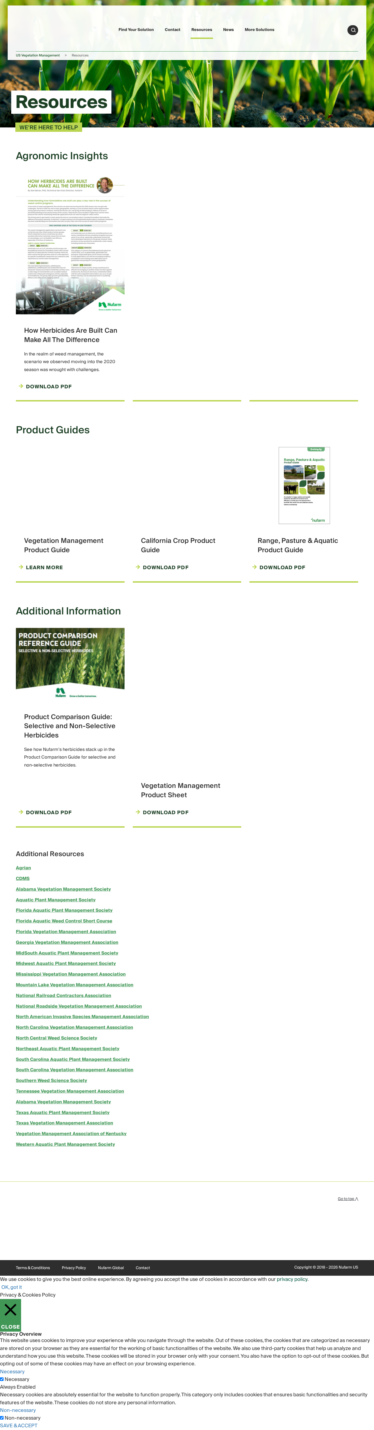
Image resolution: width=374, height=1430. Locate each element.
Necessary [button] (12, 1372)
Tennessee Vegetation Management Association (70, 1091)
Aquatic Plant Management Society (56, 900)
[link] (28, 29)
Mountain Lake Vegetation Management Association (74, 985)
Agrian (23, 868)
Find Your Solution (136, 30)
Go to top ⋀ (348, 1199)
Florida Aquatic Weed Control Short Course (64, 921)
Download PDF (49, 387)
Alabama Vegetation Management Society (63, 889)
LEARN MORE (44, 568)
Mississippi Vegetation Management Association (71, 974)
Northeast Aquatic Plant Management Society (67, 1049)
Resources (201, 30)
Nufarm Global (111, 1268)
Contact (172, 30)
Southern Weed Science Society (51, 1080)
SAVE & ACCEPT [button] (19, 1426)
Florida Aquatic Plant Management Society (64, 910)
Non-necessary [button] (18, 1410)
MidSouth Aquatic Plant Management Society (67, 953)
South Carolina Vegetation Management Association (74, 1070)
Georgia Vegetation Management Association (67, 942)
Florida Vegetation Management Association (66, 932)
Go (353, 30)
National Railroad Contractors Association (63, 995)
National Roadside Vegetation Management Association (79, 1006)
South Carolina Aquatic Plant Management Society (73, 1059)
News (228, 30)
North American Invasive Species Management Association (82, 1017)
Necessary (17, 1379)
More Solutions (259, 30)
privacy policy (292, 1279)
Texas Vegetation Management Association (64, 1123)
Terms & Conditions (33, 1268)
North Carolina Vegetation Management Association (74, 1027)
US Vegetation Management (38, 55)
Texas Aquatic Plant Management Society (63, 1112)
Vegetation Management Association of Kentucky (71, 1134)
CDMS (23, 878)
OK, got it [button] (11, 1287)
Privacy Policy (74, 1268)
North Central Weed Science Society (56, 1038)
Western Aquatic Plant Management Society (65, 1144)
